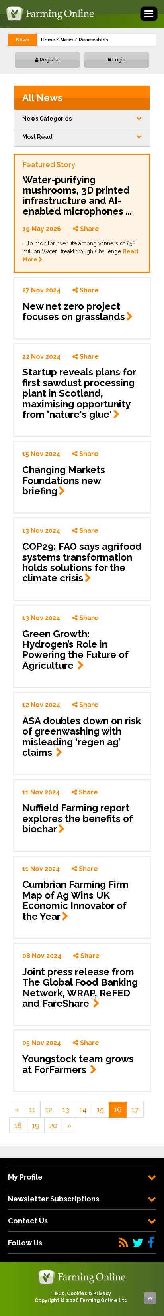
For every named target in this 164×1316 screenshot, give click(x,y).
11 (32, 1109)
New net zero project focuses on (73, 311)
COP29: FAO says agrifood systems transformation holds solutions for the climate (82, 562)
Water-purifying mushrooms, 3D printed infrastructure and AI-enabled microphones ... (77, 195)
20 (53, 1125)
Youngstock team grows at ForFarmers (78, 1064)
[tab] (82, 1177)
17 (135, 1109)
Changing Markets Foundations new (63, 480)
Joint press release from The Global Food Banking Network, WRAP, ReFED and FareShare (80, 987)
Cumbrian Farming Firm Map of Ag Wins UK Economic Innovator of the (75, 900)
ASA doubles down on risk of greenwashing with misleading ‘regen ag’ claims (81, 736)
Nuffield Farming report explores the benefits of (77, 818)
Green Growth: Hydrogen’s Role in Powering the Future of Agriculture (75, 649)
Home (48, 40)
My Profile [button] (25, 1177)
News (67, 40)
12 (48, 1109)
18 (18, 1125)
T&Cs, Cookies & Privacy (81, 1293)
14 (83, 1109)
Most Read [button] (37, 137)
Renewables (93, 40)
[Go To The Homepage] (82, 1276)
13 (65, 1109)
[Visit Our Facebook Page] (150, 1243)
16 (117, 1109)
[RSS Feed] (123, 1243)
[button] (82, 119)
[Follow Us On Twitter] (137, 1243)
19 (35, 1125)
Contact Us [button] (28, 1221)
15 (100, 1109)
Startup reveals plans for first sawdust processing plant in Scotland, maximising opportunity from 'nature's (79, 393)
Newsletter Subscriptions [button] (53, 1199)
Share (88, 229)
